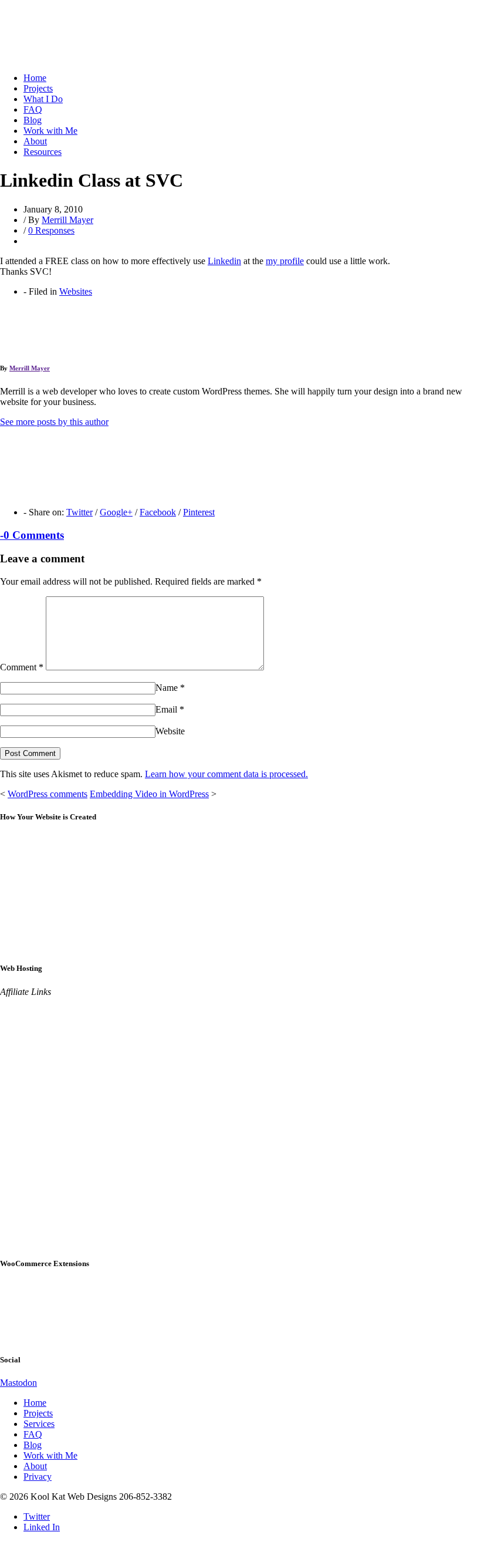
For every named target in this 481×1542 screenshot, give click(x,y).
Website (170, 731)
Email (169, 709)
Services (39, 1424)
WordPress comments (47, 794)
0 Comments (32, 535)
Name (170, 688)
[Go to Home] (45, 58)
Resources (42, 152)
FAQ (32, 109)
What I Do (43, 99)
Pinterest (199, 512)
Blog (32, 120)
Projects (38, 88)
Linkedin (224, 261)
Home (34, 78)
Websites (75, 291)
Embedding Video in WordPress (149, 794)
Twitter (79, 512)
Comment (21, 667)
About (35, 141)
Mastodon (18, 1383)
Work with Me (50, 131)
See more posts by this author (54, 422)
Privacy (37, 1477)
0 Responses (51, 230)
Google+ (116, 512)
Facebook (158, 512)
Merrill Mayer (67, 220)
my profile (285, 261)
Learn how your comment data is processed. (226, 774)
